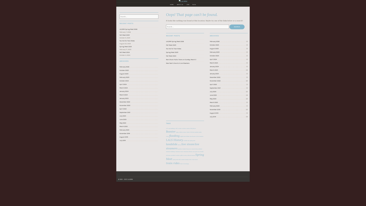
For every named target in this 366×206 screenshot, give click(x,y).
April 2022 (213, 84)
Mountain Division (188, 151)
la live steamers (199, 136)
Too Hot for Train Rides (173, 49)
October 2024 (214, 56)
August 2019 (214, 113)
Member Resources (186, 149)
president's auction (175, 155)
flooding (174, 136)
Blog (194, 4)
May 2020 (213, 99)
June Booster (193, 136)
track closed (195, 159)
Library (179, 144)
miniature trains (179, 151)
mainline (180, 149)
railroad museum (191, 155)
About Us (180, 4)
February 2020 (215, 106)
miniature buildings (170, 151)
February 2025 (215, 52)
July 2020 (213, 92)
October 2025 (214, 45)
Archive (180, 128)
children (181, 132)
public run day (183, 155)
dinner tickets (186, 132)
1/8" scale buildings (170, 128)
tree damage (186, 163)
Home (172, 4)
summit (183, 159)
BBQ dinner (193, 128)
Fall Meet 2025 (171, 45)
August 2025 (214, 48)
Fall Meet (192, 132)
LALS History (174, 140)
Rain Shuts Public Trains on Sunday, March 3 (181, 59)
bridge (177, 132)
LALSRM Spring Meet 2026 (175, 41)
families (196, 132)
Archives (184, 128)
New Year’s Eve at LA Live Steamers (177, 63)
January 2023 (214, 74)
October (202, 151)
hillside (187, 136)
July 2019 (213, 117)
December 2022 (215, 77)
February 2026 (215, 41)
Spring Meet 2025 (172, 52)
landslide (171, 144)
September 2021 (215, 88)
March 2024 (214, 63)
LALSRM (185, 140)
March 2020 (214, 102)
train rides (173, 163)
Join (187, 4)
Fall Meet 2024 (171, 56)
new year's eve (196, 151)
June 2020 (213, 95)
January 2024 (214, 66)
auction (188, 128)
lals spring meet (191, 140)
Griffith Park (183, 136)
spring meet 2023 (177, 159)
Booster (170, 131)
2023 (176, 128)
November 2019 (215, 109)
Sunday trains (188, 159)
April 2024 (213, 59)
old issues (168, 155)
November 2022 (215, 81)
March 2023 (214, 70)
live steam (187, 144)
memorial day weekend (196, 149)
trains (181, 163)
